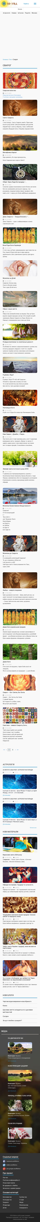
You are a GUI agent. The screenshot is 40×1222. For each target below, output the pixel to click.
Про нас (5, 1177)
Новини (14, 13)
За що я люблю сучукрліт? (12, 1020)
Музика (18, 1056)
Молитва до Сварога (10, 553)
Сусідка (5, 1016)
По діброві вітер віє (15, 1038)
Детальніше (6, 795)
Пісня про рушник (15, 1123)
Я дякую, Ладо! (8, 375)
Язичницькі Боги (9, 408)
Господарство (7, 1200)
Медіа (21, 1202)
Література (6, 1205)
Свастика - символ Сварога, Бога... (15, 725)
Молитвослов (23, 1205)
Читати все (33, 827)
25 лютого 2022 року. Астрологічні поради (18, 770)
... (18, 126)
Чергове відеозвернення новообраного (17, 1001)
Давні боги (7, 662)
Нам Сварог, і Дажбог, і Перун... (14, 434)
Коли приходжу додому (18, 1066)
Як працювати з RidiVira (10, 1185)
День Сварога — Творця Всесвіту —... (16, 217)
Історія (21, 1200)
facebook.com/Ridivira (13, 1161)
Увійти (26, 4)
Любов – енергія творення (12, 590)
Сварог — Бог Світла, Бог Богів (14, 692)
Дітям (5, 1208)
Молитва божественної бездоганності (16, 506)
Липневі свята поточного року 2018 (15, 469)
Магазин (34, 13)
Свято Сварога (8, 118)
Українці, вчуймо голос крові (19, 1096)
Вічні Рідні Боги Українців (12, 245)
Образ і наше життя (10, 309)
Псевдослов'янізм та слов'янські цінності (18, 342)
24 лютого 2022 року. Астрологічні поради (18, 799)
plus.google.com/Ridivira (13, 1168)
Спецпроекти (23, 1208)
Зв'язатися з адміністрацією (11, 1188)
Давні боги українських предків (14, 627)
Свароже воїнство (9, 90)
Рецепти (27, 13)
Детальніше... (12, 1061)
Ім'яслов (20, 13)
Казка (5, 1006)
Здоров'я (6, 1202)
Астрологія (6, 13)
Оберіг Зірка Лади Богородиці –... (15, 182)
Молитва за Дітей (9, 278)
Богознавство (7, 1197)
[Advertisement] (20, 35)
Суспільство (23, 1197)
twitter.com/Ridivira (12, 1165)
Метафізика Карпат (10, 152)
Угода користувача (9, 1183)
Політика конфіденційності (11, 1180)
